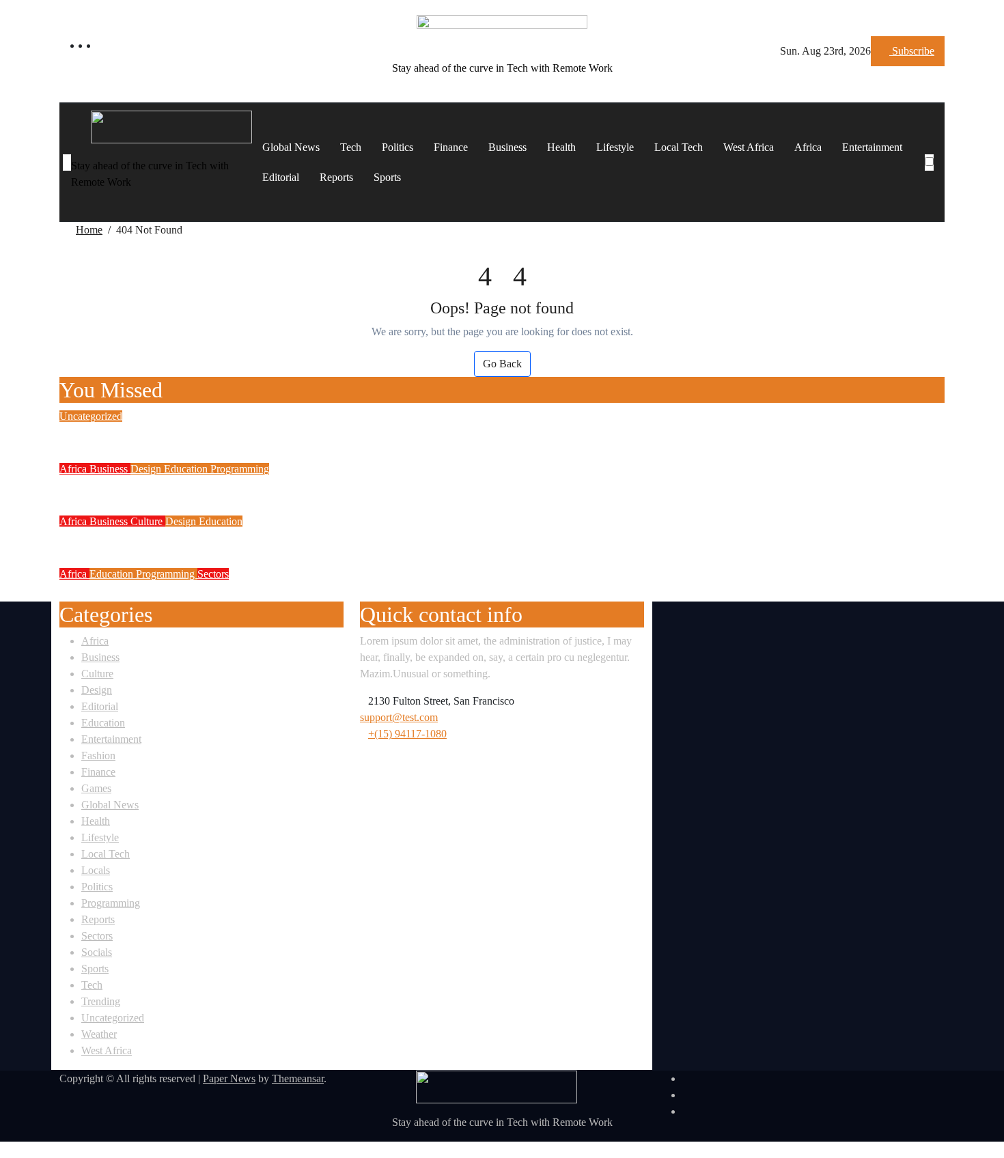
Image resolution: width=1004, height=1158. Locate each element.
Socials (96, 953)
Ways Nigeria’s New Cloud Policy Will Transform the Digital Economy (297, 592)
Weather (99, 1035)
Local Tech (678, 147)
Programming (239, 469)
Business (507, 147)
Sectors (213, 574)
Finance (451, 147)
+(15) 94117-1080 (407, 734)
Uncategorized (90, 416)
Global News (291, 147)
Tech (350, 147)
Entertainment (872, 147)
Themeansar (298, 1078)
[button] (933, 179)
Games (96, 789)
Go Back (502, 363)
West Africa (748, 147)
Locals (95, 871)
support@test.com (399, 718)
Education (187, 469)
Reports (336, 177)
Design (147, 469)
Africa (808, 147)
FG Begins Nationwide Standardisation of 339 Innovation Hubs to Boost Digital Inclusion (356, 539)
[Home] (67, 162)
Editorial (280, 177)
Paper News (229, 1078)
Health (561, 147)
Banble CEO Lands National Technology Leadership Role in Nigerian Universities (333, 487)
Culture (147, 521)
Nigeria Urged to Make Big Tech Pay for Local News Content (264, 434)
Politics (397, 147)
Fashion (98, 756)
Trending (100, 1002)
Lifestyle (615, 147)
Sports (387, 177)
